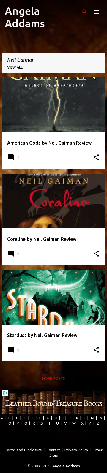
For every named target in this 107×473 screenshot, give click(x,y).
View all (15, 67)
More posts (53, 378)
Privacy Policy (76, 450)
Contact (53, 450)
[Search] (84, 12)
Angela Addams (25, 17)
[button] (96, 158)
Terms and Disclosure (23, 450)
